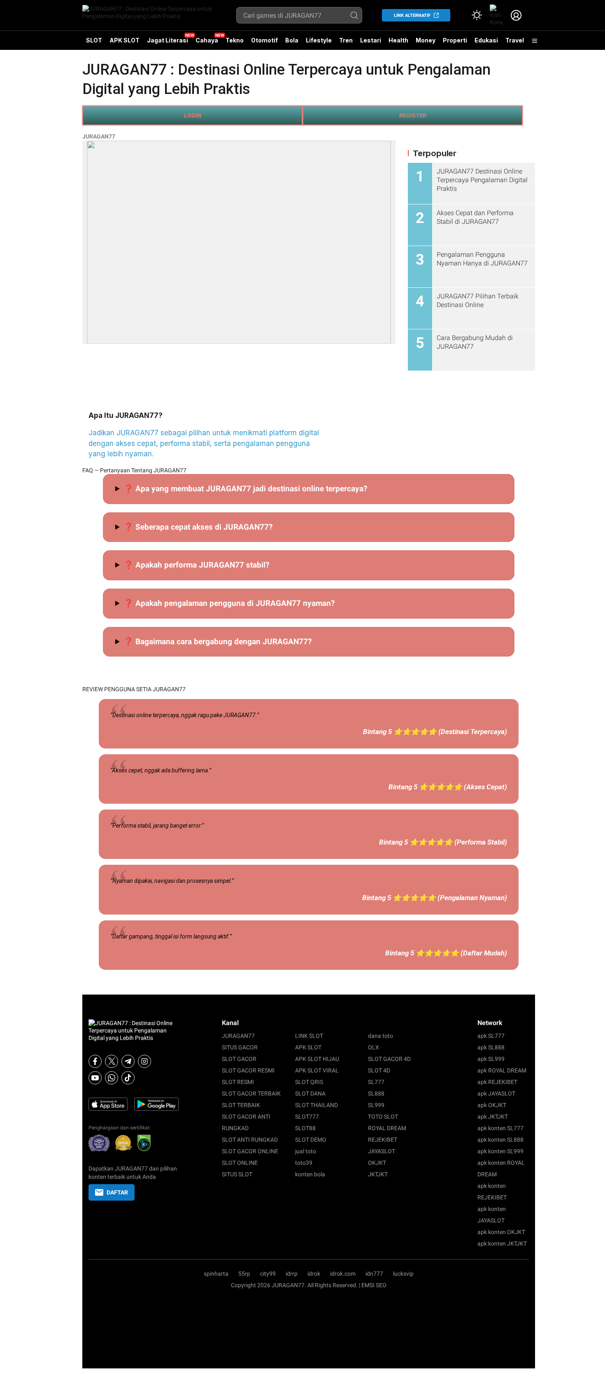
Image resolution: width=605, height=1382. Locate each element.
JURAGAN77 (98, 136)
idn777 (374, 1273)
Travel (514, 40)
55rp (244, 1273)
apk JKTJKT (492, 1116)
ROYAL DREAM (387, 1128)
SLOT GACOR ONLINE (250, 1151)
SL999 (376, 1105)
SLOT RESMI (238, 1082)
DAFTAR (117, 1192)
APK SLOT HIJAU (317, 1059)
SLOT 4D (379, 1070)
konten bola (310, 1174)
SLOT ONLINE (240, 1162)
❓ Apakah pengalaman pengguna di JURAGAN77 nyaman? (229, 603)
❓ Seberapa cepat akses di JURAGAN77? (197, 527)
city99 (268, 1273)
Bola (291, 40)
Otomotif (264, 40)
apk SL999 (491, 1059)
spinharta (216, 1273)
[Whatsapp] (111, 1077)
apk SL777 (491, 1035)
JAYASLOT (381, 1151)
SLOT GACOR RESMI (248, 1070)
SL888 (376, 1093)
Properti (455, 40)
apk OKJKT (491, 1105)
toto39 (303, 1162)
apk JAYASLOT (496, 1093)
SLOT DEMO (310, 1139)
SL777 (376, 1082)
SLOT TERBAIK (241, 1105)
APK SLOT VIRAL (317, 1070)
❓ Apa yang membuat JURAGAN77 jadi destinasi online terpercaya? (245, 488)
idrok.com (343, 1273)
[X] (111, 1061)
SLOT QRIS (309, 1082)
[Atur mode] (476, 15)
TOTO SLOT (383, 1116)
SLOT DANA (310, 1093)
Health (398, 40)
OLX (373, 1047)
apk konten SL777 (500, 1128)
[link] (496, 15)
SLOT (94, 40)
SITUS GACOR (240, 1047)
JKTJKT (378, 1174)
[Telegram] (128, 1061)
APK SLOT (124, 40)
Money (425, 40)
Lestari (370, 43)
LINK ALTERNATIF (412, 15)
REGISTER (412, 115)
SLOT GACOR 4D (389, 1059)
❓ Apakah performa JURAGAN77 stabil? (196, 565)
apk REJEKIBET (497, 1082)
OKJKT (377, 1162)
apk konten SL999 (500, 1151)
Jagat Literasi (167, 40)
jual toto (305, 1151)
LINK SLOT (309, 1035)
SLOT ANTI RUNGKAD (250, 1139)
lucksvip (403, 1273)
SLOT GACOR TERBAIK (251, 1093)
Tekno (235, 40)
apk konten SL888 (500, 1139)
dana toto (380, 1035)
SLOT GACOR (239, 1059)
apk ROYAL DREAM (501, 1070)
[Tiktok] (128, 1077)
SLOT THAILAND (316, 1105)
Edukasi (486, 40)
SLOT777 (307, 1116)
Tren (346, 40)
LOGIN (192, 115)
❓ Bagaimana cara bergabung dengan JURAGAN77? (217, 641)
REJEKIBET (382, 1139)
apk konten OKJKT (501, 1232)
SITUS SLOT (237, 1174)
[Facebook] (95, 1061)
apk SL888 (491, 1047)
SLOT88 (305, 1128)
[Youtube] (95, 1077)
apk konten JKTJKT (502, 1243)
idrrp (292, 1273)
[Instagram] (144, 1061)
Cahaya (206, 40)
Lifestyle (319, 40)
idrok (313, 1273)
